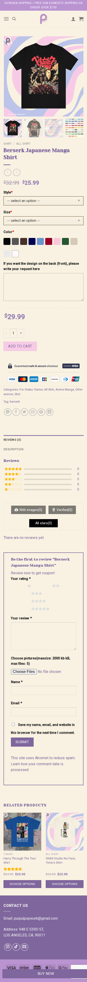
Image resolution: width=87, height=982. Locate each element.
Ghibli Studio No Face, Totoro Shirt (61, 860)
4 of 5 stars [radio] (21, 601)
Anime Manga (64, 389)
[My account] (73, 19)
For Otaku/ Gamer (31, 389)
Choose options (22, 884)
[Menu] (6, 18)
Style (8, 192)
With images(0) (30, 510)
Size (7, 212)
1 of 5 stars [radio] (18, 586)
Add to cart (20, 346)
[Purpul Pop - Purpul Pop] (43, 19)
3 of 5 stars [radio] (21, 593)
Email (16, 703)
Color (8, 232)
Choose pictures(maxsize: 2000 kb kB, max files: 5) (40, 661)
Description (13, 449)
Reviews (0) (12, 439)
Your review (21, 618)
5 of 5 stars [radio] (21, 609)
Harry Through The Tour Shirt (19, 860)
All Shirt (23, 143)
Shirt (7, 143)
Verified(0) (64, 510)
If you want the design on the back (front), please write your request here (41, 266)
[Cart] (81, 19)
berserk (15, 401)
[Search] (14, 18)
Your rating (21, 579)
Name (17, 682)
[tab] (43, 439)
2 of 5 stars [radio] (42, 586)
